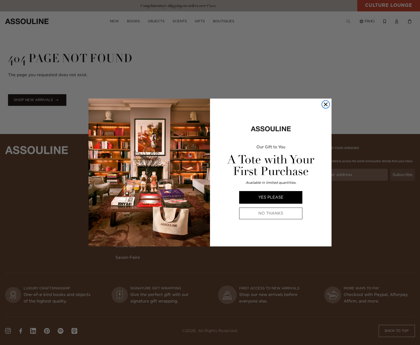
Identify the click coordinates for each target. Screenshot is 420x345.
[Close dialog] (326, 104)
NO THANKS (270, 213)
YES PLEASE (270, 197)
